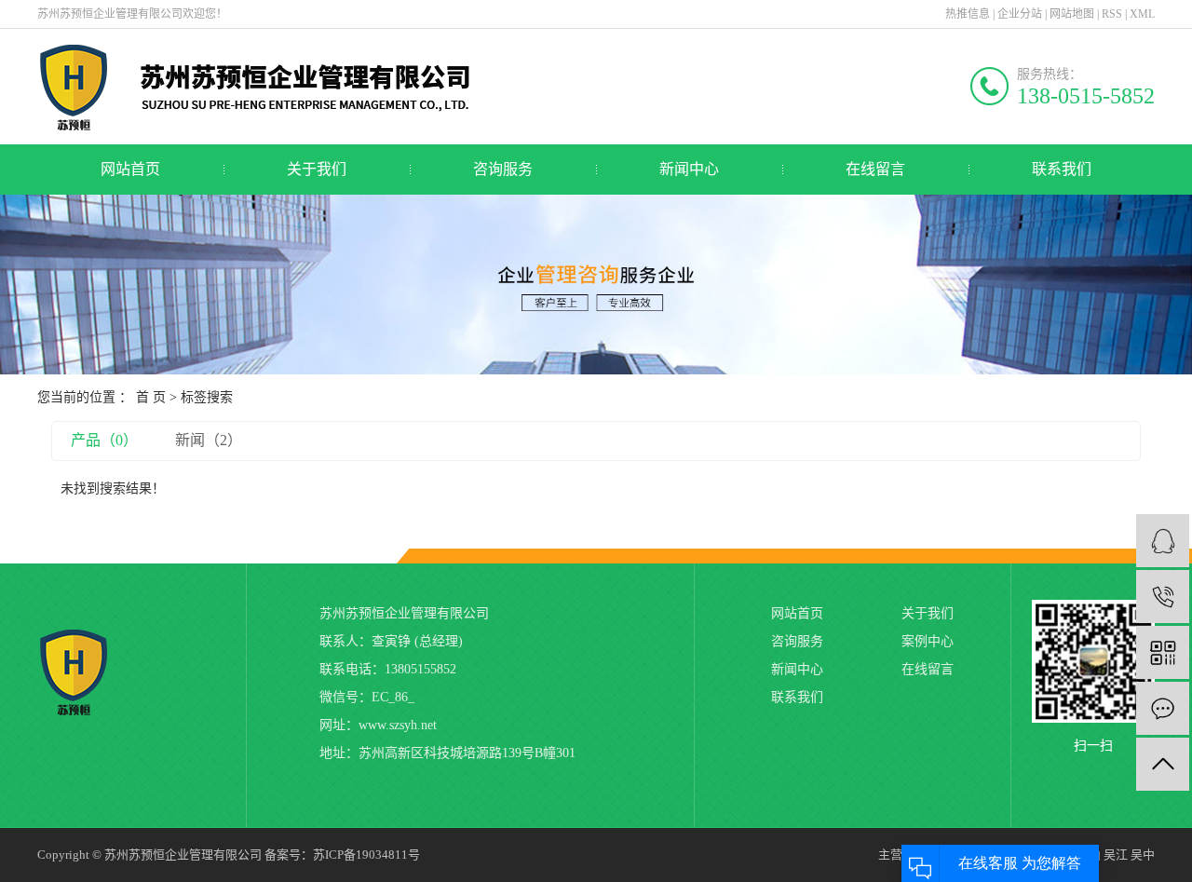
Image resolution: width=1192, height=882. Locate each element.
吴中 (1143, 855)
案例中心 (927, 641)
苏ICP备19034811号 (366, 855)
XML (1142, 13)
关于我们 (316, 169)
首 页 (151, 397)
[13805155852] (1162, 596)
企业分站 (1019, 13)
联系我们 (1061, 169)
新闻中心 (689, 169)
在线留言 (875, 169)
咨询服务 (503, 169)
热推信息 (967, 13)
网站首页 (130, 169)
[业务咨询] (1162, 540)
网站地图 (1072, 13)
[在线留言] (1162, 708)
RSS (1112, 13)
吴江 (1116, 855)
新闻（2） (208, 440)
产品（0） (104, 440)
